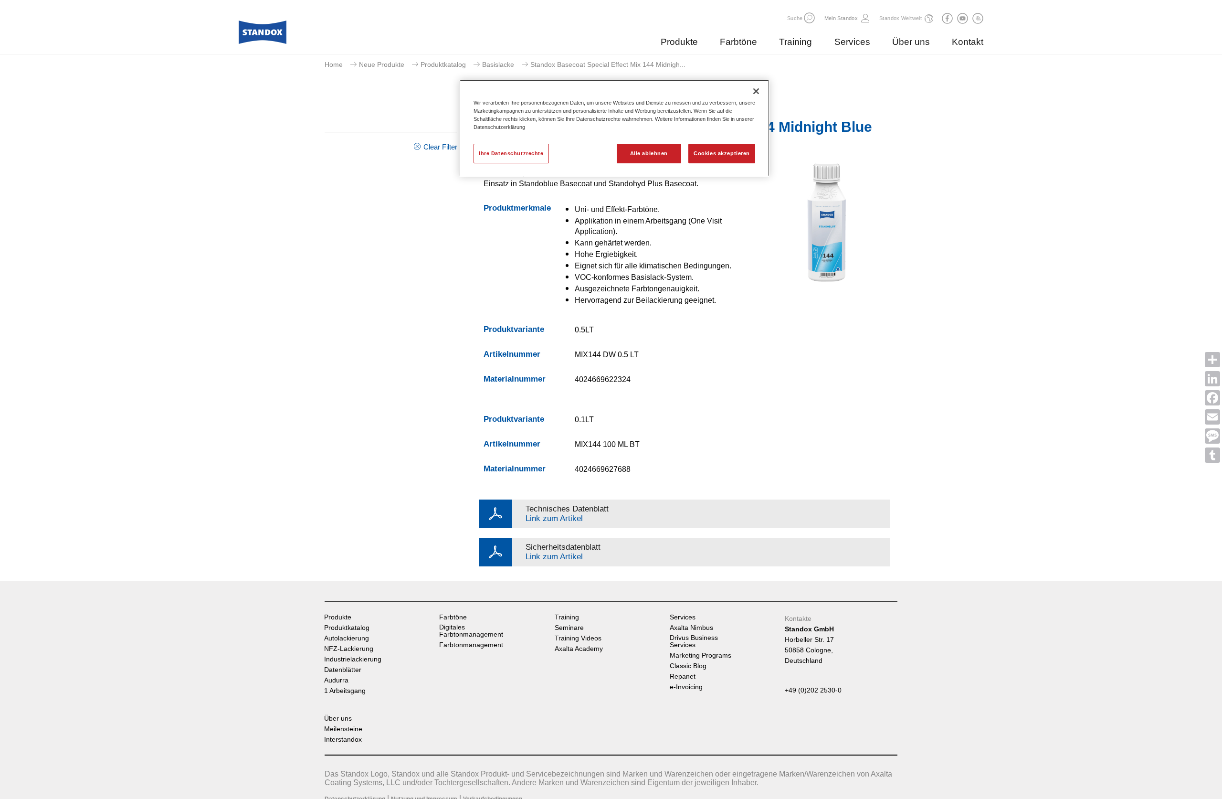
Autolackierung (346, 638)
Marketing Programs (700, 655)
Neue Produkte (381, 64)
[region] (614, 128)
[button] (809, 17)
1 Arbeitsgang (345, 690)
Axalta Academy (579, 648)
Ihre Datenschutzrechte (511, 153)
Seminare (569, 627)
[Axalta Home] (262, 35)
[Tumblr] (1212, 455)
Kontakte (798, 618)
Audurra (336, 680)
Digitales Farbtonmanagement (471, 631)
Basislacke (498, 64)
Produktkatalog (443, 64)
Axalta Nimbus (691, 627)
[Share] (1212, 359)
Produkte (679, 42)
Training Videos (578, 638)
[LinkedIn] (1212, 378)
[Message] (1212, 436)
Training (795, 42)
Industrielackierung (352, 659)
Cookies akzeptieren (722, 153)
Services (852, 42)
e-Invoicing (686, 687)
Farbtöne (738, 42)
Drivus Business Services (694, 641)
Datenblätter (342, 669)
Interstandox (343, 739)
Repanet (682, 676)
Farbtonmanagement (471, 645)
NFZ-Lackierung (348, 648)
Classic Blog (688, 666)
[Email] (1212, 416)
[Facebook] (1212, 397)
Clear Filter (440, 147)
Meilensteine (343, 729)
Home (334, 64)
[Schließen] (756, 91)
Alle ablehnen (649, 153)
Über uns (911, 42)
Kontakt (967, 42)
